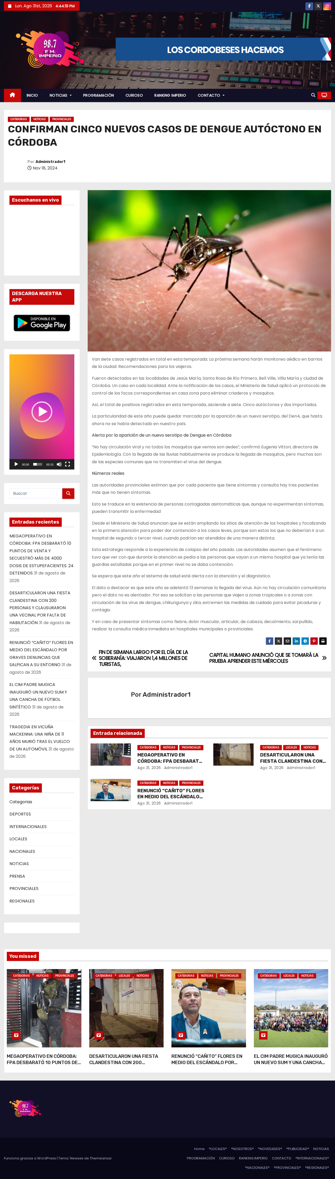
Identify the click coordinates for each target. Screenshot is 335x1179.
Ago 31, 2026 (149, 767)
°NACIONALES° (257, 1167)
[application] (41, 412)
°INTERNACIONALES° (312, 1158)
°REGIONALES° (317, 1167)
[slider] (37, 464)
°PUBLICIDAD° (297, 1148)
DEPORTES (20, 814)
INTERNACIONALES (28, 827)
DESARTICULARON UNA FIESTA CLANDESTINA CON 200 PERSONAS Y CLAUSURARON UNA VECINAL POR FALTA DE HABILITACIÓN (39, 608)
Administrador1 (50, 162)
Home (199, 1148)
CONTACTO (210, 95)
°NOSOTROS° (242, 1148)
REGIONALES (22, 901)
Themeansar (101, 1158)
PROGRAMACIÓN (98, 95)
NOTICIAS (59, 95)
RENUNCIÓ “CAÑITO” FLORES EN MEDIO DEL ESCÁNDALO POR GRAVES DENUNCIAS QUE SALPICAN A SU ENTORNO (206, 1065)
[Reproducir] (16, 464)
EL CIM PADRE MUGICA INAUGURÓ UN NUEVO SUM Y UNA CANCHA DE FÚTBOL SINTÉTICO (291, 1062)
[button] (313, 95)
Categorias (18, 119)
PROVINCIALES (61, 119)
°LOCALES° (218, 1148)
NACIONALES (22, 851)
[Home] (12, 95)
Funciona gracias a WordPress (30, 1158)
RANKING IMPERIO (170, 95)
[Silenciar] (59, 464)
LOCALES (18, 839)
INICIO (32, 95)
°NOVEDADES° (270, 1148)
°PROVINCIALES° (287, 1167)
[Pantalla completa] (67, 464)
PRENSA (17, 876)
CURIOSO (134, 95)
